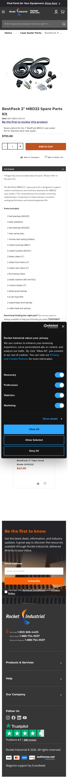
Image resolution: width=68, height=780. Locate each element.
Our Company (33, 693)
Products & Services (33, 661)
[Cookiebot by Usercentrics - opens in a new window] (44, 326)
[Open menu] (3, 12)
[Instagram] (8, 717)
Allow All (34, 429)
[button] (45, 483)
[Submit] (64, 24)
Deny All (34, 450)
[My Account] (56, 11)
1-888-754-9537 (30, 636)
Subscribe (34, 580)
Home (8, 32)
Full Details (9, 169)
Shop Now (51, 3)
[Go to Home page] (25, 12)
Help (33, 677)
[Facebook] (14, 717)
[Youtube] (25, 717)
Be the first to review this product (25, 122)
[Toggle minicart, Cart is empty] (62, 11)
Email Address (13, 563)
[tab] (34, 168)
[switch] (59, 385)
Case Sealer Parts (30, 32)
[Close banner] (63, 326)
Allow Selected (34, 440)
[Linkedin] (19, 717)
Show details (50, 418)
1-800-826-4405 (27, 632)
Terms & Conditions (34, 590)
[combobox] (35, 24)
